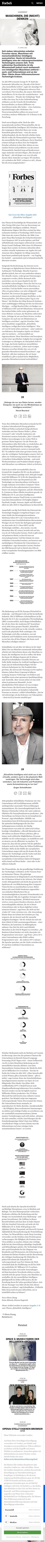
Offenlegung (35, 1537)
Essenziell (9, 1510)
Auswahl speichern (22, 1528)
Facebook (20, 416)
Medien (13, 1522)
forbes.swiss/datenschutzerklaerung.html (20, 1459)
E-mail (25, 416)
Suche (32, 3)
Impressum (26, 1537)
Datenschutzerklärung (13, 1537)
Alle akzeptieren (22, 1532)
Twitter (16, 416)
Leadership (22, 12)
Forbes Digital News (22, 1424)
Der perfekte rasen (22, 1385)
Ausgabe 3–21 (34, 1305)
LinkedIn (29, 416)
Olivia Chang (10, 1314)
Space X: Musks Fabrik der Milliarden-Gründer (22, 1340)
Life (22, 1382)
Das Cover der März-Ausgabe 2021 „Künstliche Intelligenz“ (23, 215)
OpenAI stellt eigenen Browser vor (22, 1430)
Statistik (13, 1516)
